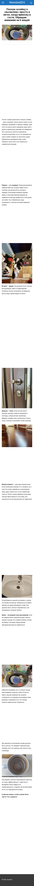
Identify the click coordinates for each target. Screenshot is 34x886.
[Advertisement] (17, 64)
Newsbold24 (17, 2)
